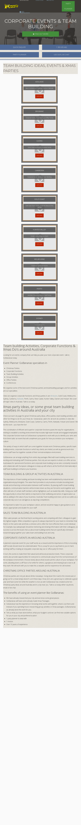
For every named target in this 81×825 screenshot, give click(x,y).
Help (25, 12)
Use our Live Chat (61, 55)
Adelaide (20, 399)
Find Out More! (41, 34)
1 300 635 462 (61, 47)
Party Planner (68, 6)
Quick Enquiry (19, 47)
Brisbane (54, 396)
